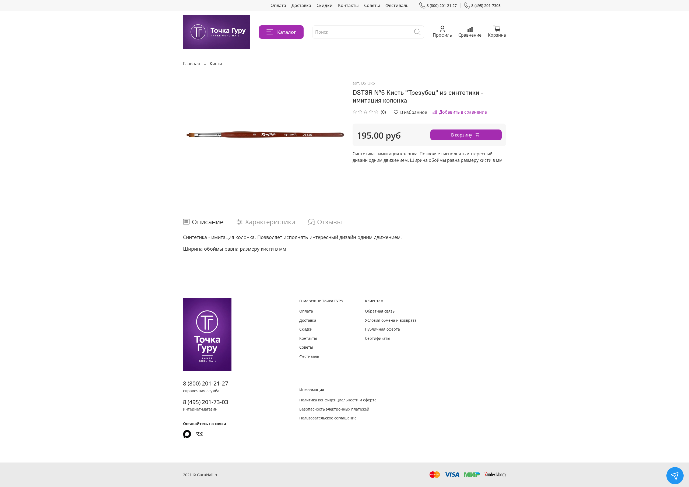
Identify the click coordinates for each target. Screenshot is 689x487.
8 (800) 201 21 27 (442, 5)
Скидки (325, 5)
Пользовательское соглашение (328, 418)
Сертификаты (377, 338)
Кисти (216, 63)
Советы (372, 5)
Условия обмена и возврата (391, 320)
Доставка (301, 5)
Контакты (348, 5)
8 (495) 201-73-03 (205, 402)
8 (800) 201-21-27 (205, 383)
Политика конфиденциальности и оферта (338, 399)
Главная (191, 63)
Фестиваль (397, 5)
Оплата (278, 5)
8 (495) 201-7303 (486, 5)
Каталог (286, 32)
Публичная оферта (382, 329)
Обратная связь (380, 311)
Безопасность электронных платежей (334, 409)
